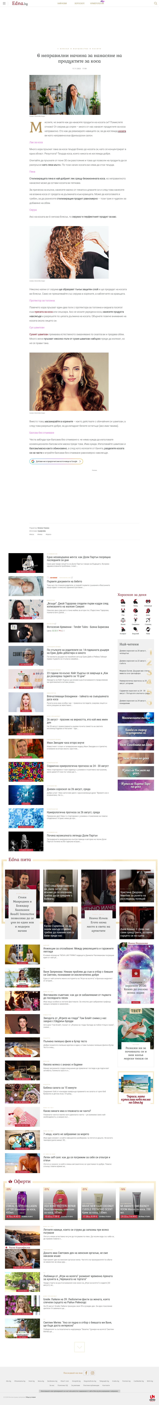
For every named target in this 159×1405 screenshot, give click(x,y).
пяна (40, 534)
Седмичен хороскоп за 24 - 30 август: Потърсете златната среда (135, 692)
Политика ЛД (63, 1385)
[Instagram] (92, 1373)
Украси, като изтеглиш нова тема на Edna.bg (135, 1099)
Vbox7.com (65, 1381)
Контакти (106, 1385)
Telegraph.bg (104, 1381)
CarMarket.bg (139, 1381)
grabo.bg (50, 623)
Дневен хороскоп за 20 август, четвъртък (133, 652)
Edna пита (19, 859)
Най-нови (62, 3)
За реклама (75, 1385)
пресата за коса (44, 311)
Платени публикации (91, 1385)
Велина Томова (43, 528)
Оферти (22, 1181)
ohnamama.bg (65, 577)
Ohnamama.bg (19, 1381)
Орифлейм (42, 531)
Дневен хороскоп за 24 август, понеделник (133, 702)
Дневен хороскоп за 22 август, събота (133, 662)
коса (32, 534)
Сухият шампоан (38, 334)
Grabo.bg (115, 1381)
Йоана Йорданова (138, 943)
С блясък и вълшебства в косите (79, 49)
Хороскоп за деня (132, 595)
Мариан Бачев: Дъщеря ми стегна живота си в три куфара (134, 672)
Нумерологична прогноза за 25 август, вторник (133, 682)
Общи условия (31, 1397)
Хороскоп (79, 3)
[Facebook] (86, 1373)
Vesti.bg (32, 1381)
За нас (51, 1385)
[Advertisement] (63, 494)
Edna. (20, 3)
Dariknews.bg (52, 1381)
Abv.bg (8, 1381)
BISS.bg (150, 1381)
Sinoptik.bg (76, 1381)
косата (122, 131)
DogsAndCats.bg (90, 1381)
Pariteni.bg (126, 1381)
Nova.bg (41, 1381)
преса (49, 534)
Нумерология (97, 3)
